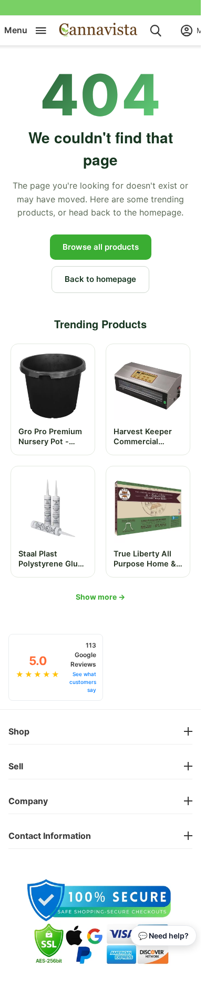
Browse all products (101, 247)
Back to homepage (100, 279)
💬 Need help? (163, 935)
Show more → (100, 596)
